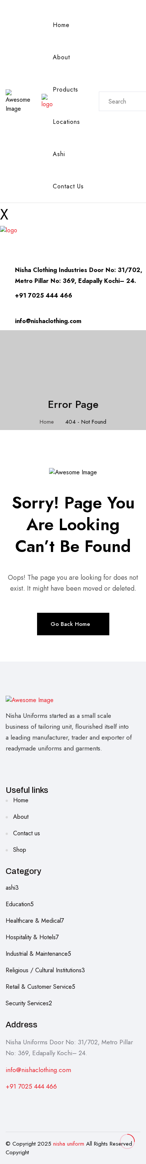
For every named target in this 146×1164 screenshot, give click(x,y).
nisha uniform (68, 1144)
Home (61, 25)
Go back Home (70, 624)
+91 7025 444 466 (31, 1086)
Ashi (59, 154)
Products (65, 89)
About (61, 57)
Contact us (68, 186)
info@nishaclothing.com (38, 1069)
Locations (66, 121)
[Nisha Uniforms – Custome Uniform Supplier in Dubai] (47, 100)
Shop (19, 849)
